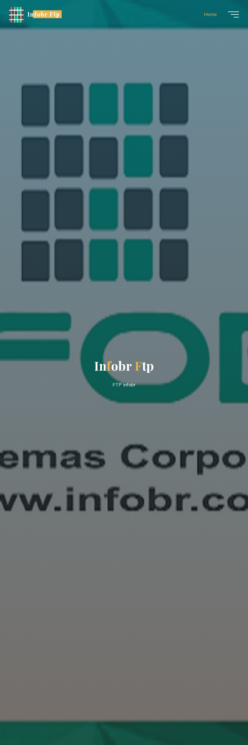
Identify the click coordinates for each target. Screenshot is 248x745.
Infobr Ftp (44, 14)
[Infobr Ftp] (16, 14)
